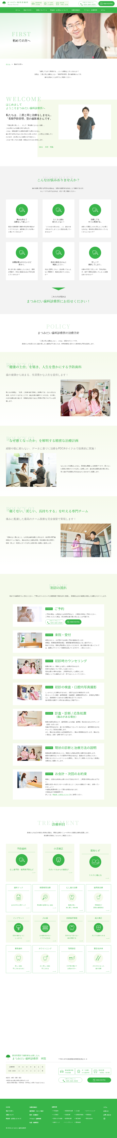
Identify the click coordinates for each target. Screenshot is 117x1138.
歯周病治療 (68, 1118)
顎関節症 (88, 1114)
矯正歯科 (78, 1118)
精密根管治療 (69, 1111)
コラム (103, 10)
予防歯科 (55, 1111)
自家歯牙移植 (79, 1114)
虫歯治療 (67, 1114)
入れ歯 (78, 1111)
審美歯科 (78, 1122)
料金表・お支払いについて (59, 10)
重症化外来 (89, 1118)
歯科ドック (56, 1122)
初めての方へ (28, 10)
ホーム (18, 10)
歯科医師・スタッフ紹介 (37, 1111)
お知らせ (105, 1111)
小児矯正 (55, 1114)
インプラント (69, 1122)
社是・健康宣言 (34, 1122)
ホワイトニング (90, 1111)
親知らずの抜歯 (57, 1118)
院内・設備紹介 (34, 1115)
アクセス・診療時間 (90, 10)
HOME (8, 1107)
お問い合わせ (107, 1115)
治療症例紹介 (75, 10)
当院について (40, 10)
